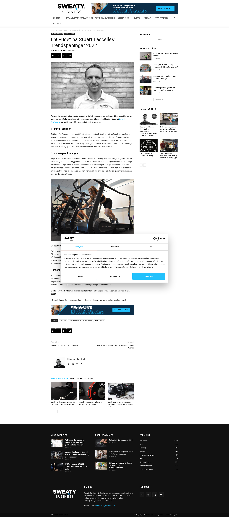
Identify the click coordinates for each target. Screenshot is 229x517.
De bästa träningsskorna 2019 (121, 440)
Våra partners (161, 18)
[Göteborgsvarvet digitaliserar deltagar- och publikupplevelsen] (101, 466)
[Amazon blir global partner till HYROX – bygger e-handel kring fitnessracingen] (57, 455)
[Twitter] (82, 364)
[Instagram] (69, 364)
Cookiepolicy (138, 515)
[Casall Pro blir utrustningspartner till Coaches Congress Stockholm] (64, 391)
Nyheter (56, 18)
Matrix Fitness (87, 320)
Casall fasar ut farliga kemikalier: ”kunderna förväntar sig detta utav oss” (120, 404)
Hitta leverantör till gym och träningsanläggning (90, 18)
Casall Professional (75, 320)
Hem (52, 30)
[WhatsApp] (64, 55)
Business (142, 150)
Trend (72, 33)
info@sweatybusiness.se (105, 505)
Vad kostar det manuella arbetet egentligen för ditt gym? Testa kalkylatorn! (75, 442)
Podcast (147, 18)
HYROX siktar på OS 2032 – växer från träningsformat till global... (76, 466)
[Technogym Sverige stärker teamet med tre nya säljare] (145, 90)
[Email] (69, 55)
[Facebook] (58, 55)
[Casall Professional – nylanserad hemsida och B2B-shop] (92, 391)
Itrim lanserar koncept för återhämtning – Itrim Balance (115, 346)
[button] (175, 18)
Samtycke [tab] (79, 247)
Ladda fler (158, 100)
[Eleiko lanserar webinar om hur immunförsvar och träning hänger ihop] (169, 119)
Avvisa (80, 276)
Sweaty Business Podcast (147, 124)
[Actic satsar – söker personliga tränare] (145, 56)
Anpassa (113, 276)
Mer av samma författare (81, 378)
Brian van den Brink (59, 50)
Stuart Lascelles (99, 320)
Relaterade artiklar (59, 378)
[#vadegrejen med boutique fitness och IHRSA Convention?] (145, 68)
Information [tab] (114, 247)
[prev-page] (52, 411)
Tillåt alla (149, 276)
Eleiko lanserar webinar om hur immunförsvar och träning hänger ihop (168, 129)
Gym (53, 399)
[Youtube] (161, 494)
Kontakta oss (148, 515)
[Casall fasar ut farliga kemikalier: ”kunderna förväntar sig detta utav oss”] (121, 391)
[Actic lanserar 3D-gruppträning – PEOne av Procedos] (101, 454)
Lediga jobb (123, 18)
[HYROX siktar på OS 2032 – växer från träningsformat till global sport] (57, 467)
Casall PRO (63, 320)
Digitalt (82, 399)
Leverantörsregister (171, 515)
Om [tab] (150, 247)
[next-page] (56, 411)
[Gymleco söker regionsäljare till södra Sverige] (145, 79)
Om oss (55, 23)
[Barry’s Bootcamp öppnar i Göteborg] (149, 145)
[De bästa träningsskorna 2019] (101, 443)
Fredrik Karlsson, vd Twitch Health (64, 345)
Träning (67, 33)
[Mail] (78, 364)
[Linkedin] (53, 55)
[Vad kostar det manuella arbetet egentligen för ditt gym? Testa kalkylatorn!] (57, 443)
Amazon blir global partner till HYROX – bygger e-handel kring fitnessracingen (77, 454)
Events (137, 18)
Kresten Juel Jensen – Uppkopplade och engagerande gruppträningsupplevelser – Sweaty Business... (148, 131)
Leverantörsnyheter (62, 30)
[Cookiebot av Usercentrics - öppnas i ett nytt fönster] (155, 239)
